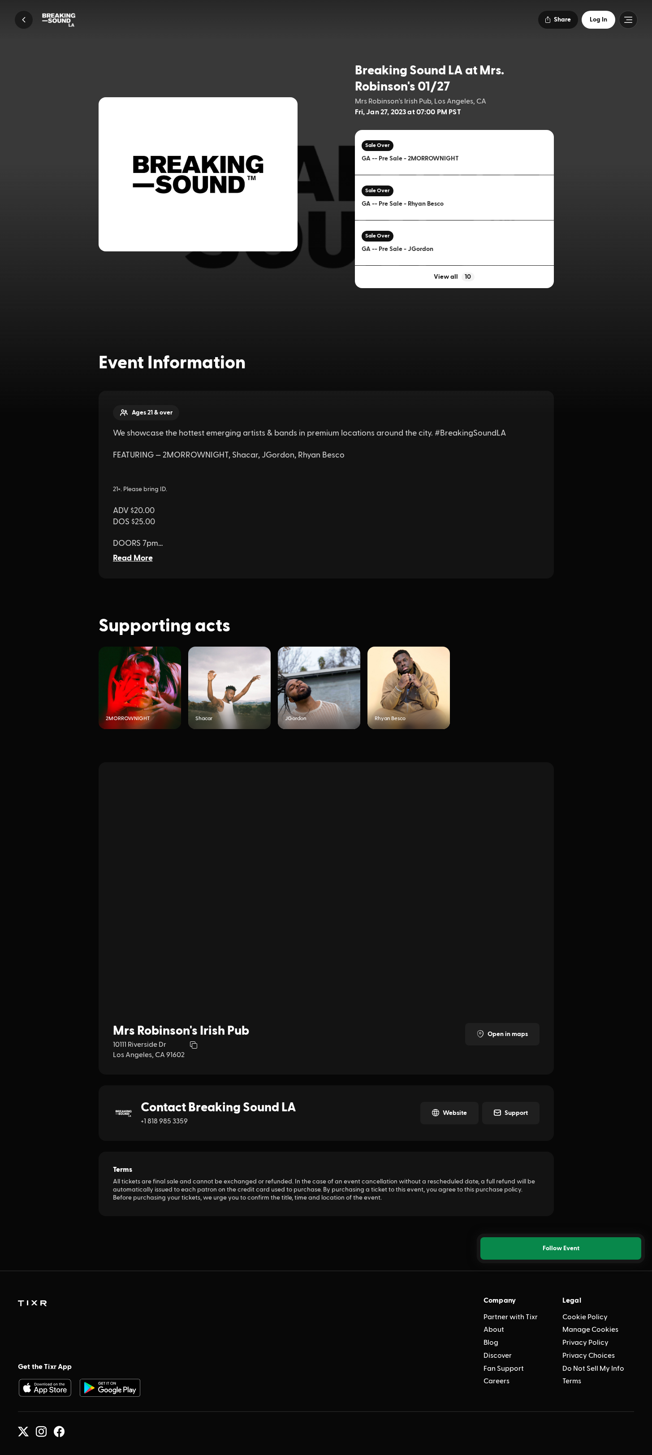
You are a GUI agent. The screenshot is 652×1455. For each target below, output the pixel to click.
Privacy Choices (588, 1355)
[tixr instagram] (41, 1431)
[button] (23, 19)
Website (455, 1113)
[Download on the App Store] (45, 1388)
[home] (32, 1303)
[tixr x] (23, 1431)
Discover (498, 1355)
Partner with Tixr (511, 1317)
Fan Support (504, 1368)
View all (452, 277)
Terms (571, 1381)
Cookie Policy (585, 1317)
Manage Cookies (590, 1329)
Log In (598, 20)
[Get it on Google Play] (110, 1388)
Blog (491, 1342)
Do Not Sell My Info (593, 1368)
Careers (497, 1381)
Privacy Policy (585, 1342)
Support (516, 1113)
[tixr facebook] (59, 1431)
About (494, 1329)
